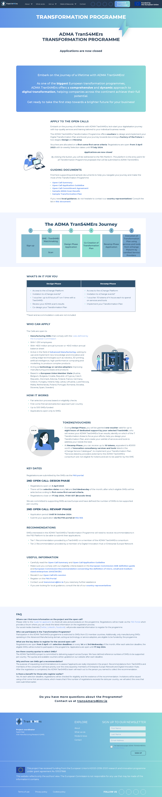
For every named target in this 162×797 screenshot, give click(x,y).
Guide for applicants (42, 622)
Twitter (43, 627)
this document (63, 201)
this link (79, 518)
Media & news (81, 736)
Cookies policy (59, 792)
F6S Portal (51, 578)
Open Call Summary (62, 182)
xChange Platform (122, 4)
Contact (83, 4)
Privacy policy (41, 792)
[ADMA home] (9, 4)
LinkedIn (51, 627)
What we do (40, 4)
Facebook (60, 627)
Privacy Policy (119, 748)
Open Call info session (54, 575)
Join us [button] (51, 4)
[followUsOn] (93, 4)
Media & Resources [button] (66, 4)
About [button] (27, 4)
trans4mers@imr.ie (53, 582)
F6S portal (78, 475)
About (77, 728)
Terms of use (23, 792)
